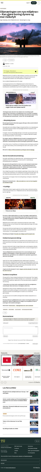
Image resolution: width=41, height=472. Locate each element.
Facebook (16, 448)
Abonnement (4, 460)
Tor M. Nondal (4, 451)
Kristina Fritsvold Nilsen (6, 447)
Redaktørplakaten (28, 456)
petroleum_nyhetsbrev (27, 309)
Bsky (15, 452)
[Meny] (38, 2)
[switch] (36, 71)
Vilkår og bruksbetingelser (33, 450)
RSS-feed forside (18, 446)
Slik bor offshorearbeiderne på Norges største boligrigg (21, 149)
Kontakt (2, 463)
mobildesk (5, 309)
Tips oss (37, 441)
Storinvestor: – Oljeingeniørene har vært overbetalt (21, 305)
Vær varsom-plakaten (18, 456)
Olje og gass (3, 8)
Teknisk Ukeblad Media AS (10, 467)
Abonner (34, 2)
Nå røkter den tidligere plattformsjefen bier (24, 233)
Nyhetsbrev (11, 309)
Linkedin (16, 450)
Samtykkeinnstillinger (32, 448)
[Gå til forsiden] (2, 3)
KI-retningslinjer (31, 452)
